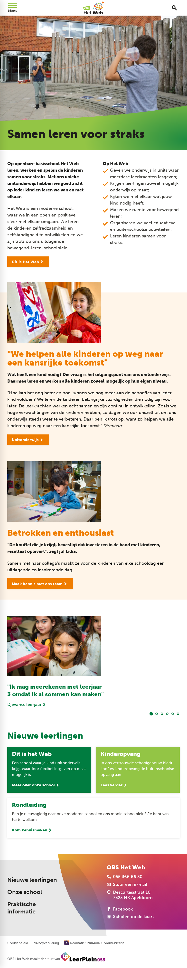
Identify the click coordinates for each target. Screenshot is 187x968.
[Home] (93, 7)
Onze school (24, 892)
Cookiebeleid (17, 943)
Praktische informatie (21, 908)
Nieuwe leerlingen (32, 879)
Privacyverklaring (46, 943)
